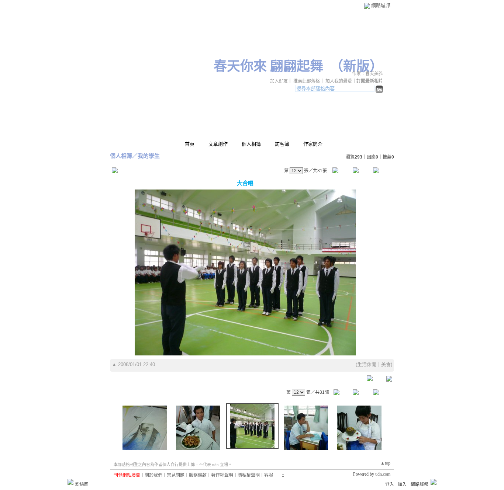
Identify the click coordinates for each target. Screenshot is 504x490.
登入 (389, 484)
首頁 (189, 144)
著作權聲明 (222, 475)
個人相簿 (251, 144)
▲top (385, 463)
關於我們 (153, 475)
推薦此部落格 (306, 81)
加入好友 (279, 81)
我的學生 (149, 156)
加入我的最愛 (338, 81)
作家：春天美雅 (367, 73)
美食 (386, 364)
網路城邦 (380, 5)
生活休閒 (366, 364)
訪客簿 (282, 144)
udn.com (382, 474)
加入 (402, 484)
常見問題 (175, 475)
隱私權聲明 (249, 475)
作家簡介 (312, 144)
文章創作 (218, 144)
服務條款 (198, 475)
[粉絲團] (70, 482)
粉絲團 (82, 484)
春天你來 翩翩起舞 (268, 66)
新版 (356, 66)
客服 (268, 475)
